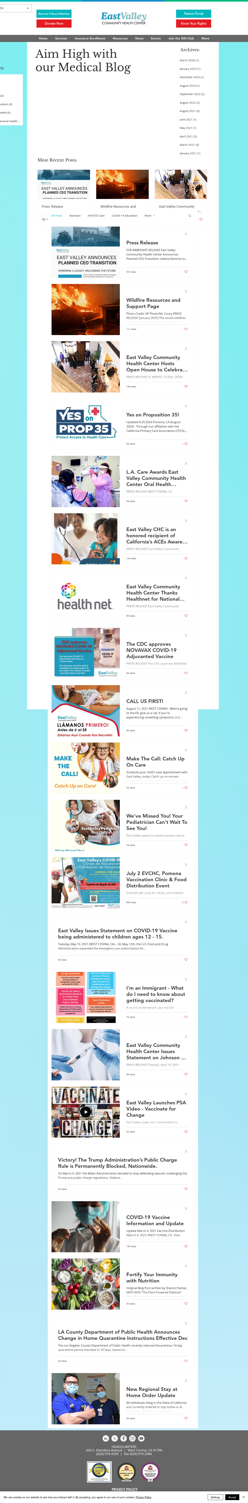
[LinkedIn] (106, 1438)
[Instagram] (132, 1438)
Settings (215, 1497)
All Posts (56, 215)
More (148, 215)
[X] (114, 1438)
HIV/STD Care (96, 215)
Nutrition (75, 215)
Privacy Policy (143, 1497)
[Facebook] (123, 1438)
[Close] (243, 1497)
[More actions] (187, 234)
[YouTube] (141, 1438)
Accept (232, 1497)
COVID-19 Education (124, 215)
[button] (190, 216)
